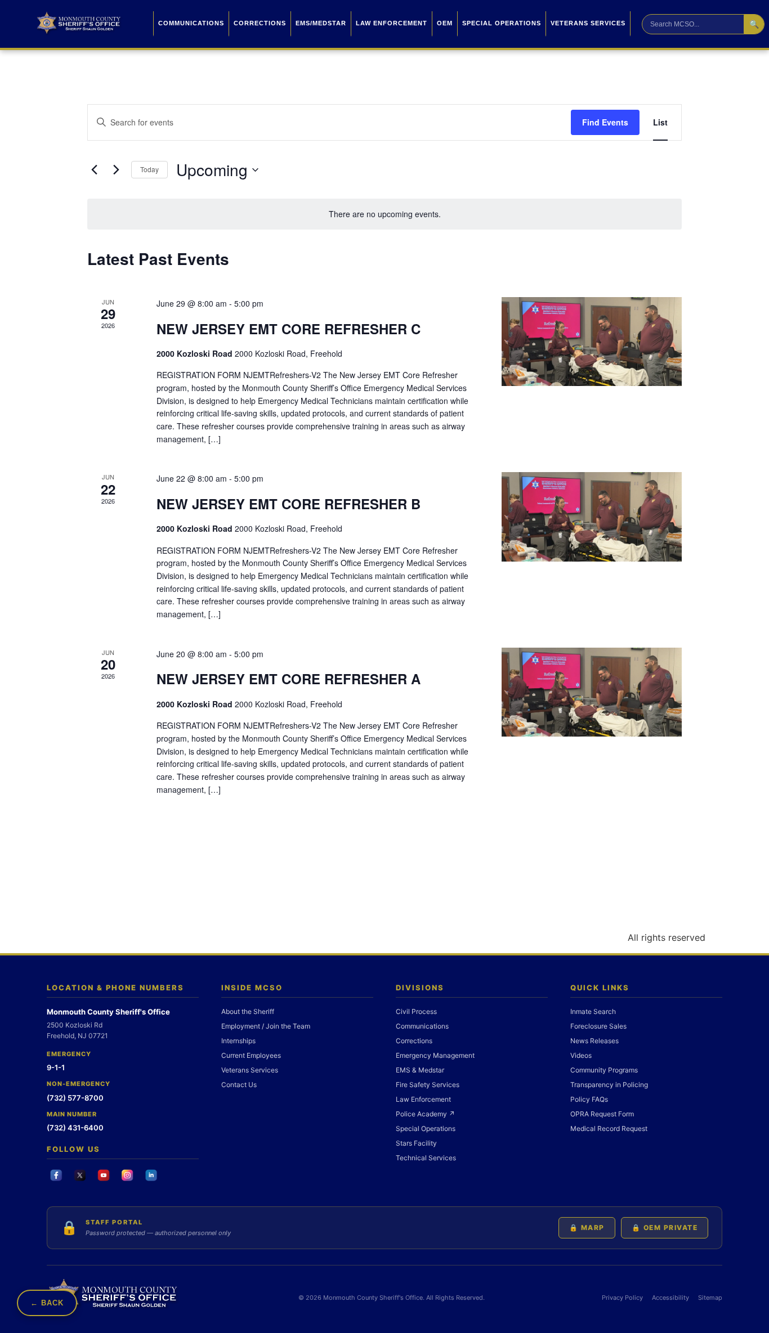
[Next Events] (116, 170)
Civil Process (416, 1011)
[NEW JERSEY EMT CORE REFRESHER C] (592, 342)
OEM (445, 23)
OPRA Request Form (602, 1114)
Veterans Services (588, 23)
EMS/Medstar (321, 23)
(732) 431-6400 (75, 1127)
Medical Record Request (608, 1128)
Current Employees (251, 1055)
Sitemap (710, 1297)
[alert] (384, 214)
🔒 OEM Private (665, 1227)
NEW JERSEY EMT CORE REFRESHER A (289, 678)
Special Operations (501, 23)
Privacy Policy (622, 1297)
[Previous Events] (94, 170)
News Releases (594, 1040)
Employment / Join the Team (265, 1026)
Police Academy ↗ (425, 1114)
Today (149, 169)
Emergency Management (435, 1055)
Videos (581, 1055)
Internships (238, 1040)
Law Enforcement (391, 23)
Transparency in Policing (609, 1084)
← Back (47, 1303)
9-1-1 (56, 1067)
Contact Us (239, 1084)
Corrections (260, 23)
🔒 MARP (587, 1227)
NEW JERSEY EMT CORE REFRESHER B (289, 503)
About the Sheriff (247, 1011)
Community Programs (604, 1070)
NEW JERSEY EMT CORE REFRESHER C (289, 328)
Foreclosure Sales (598, 1026)
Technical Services (426, 1158)
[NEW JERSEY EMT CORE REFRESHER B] (592, 517)
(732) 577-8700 (75, 1097)
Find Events (605, 122)
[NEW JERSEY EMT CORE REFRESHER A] (592, 692)
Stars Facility (416, 1143)
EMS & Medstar (420, 1070)
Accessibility (670, 1297)
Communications (191, 23)
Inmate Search (593, 1011)
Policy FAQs (589, 1099)
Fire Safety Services (427, 1084)
